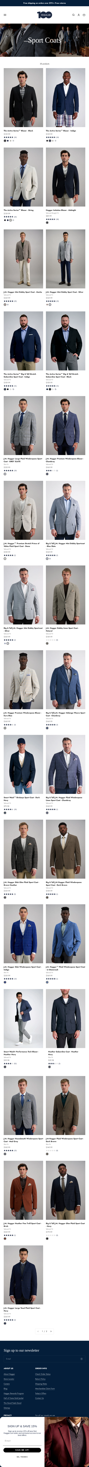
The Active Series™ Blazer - (18, 130)
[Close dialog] (86, 1419)
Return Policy (40, 1379)
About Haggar (9, 1374)
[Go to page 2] (51, 1331)
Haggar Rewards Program (14, 1393)
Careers (7, 1383)
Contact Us (39, 1398)
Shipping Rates (41, 1383)
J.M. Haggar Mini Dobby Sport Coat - (23, 292)
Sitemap (7, 1408)
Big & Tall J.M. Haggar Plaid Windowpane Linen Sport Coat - (64, 799)
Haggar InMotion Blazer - (61, 210)
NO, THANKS (22, 1457)
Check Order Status (42, 1374)
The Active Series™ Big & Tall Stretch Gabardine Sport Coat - (20, 375)
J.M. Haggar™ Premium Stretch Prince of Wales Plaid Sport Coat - (21, 545)
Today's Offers (40, 1393)
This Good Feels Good (12, 1403)
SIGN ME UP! (22, 1450)
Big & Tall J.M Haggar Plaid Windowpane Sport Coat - (64, 883)
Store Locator (9, 1379)
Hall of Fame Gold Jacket (13, 1398)
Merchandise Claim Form (45, 1388)
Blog (5, 1388)
